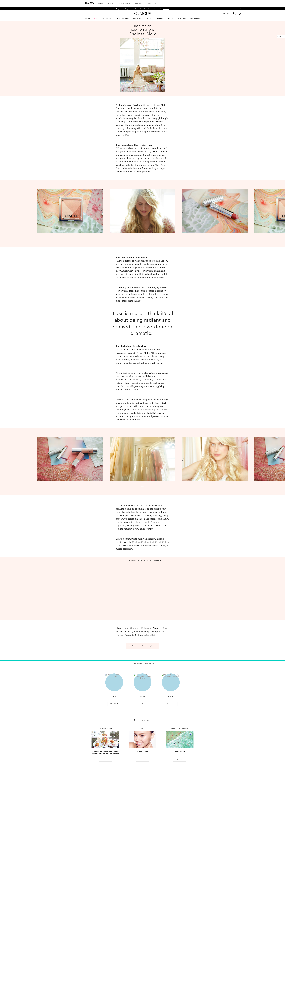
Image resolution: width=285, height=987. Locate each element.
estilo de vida (151, 3)
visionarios (138, 3)
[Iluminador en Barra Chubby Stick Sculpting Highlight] (142, 682)
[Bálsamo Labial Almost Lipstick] (114, 682)
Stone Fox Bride (151, 104)
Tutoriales (111, 3)
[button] (240, 13)
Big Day (125, 134)
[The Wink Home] (90, 3)
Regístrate (226, 13)
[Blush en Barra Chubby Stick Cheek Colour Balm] (171, 682)
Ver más (105, 760)
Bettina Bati (149, 634)
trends (100, 3)
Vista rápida (114, 704)
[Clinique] (142, 13)
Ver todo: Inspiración (149, 646)
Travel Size (182, 18)
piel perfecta (124, 3)
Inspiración (142, 26)
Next (182, 211)
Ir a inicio (132, 646)
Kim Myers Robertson (140, 628)
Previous (102, 211)
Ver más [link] (166, 9)
